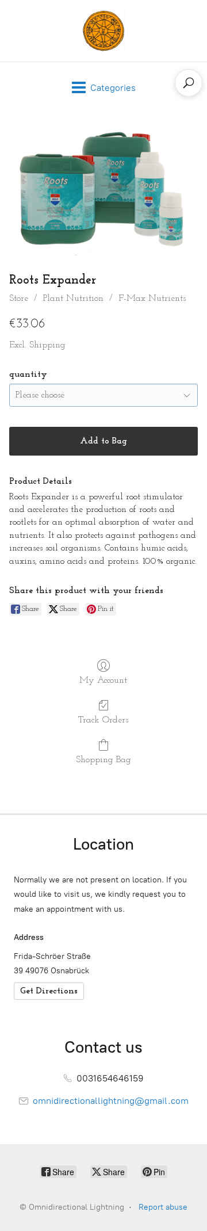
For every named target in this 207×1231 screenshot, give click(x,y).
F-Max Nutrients (152, 298)
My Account (103, 680)
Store (18, 298)
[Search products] (188, 83)
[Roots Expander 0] (103, 189)
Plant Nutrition (73, 298)
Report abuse (163, 1207)
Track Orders (103, 720)
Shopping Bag (103, 759)
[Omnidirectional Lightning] (103, 31)
